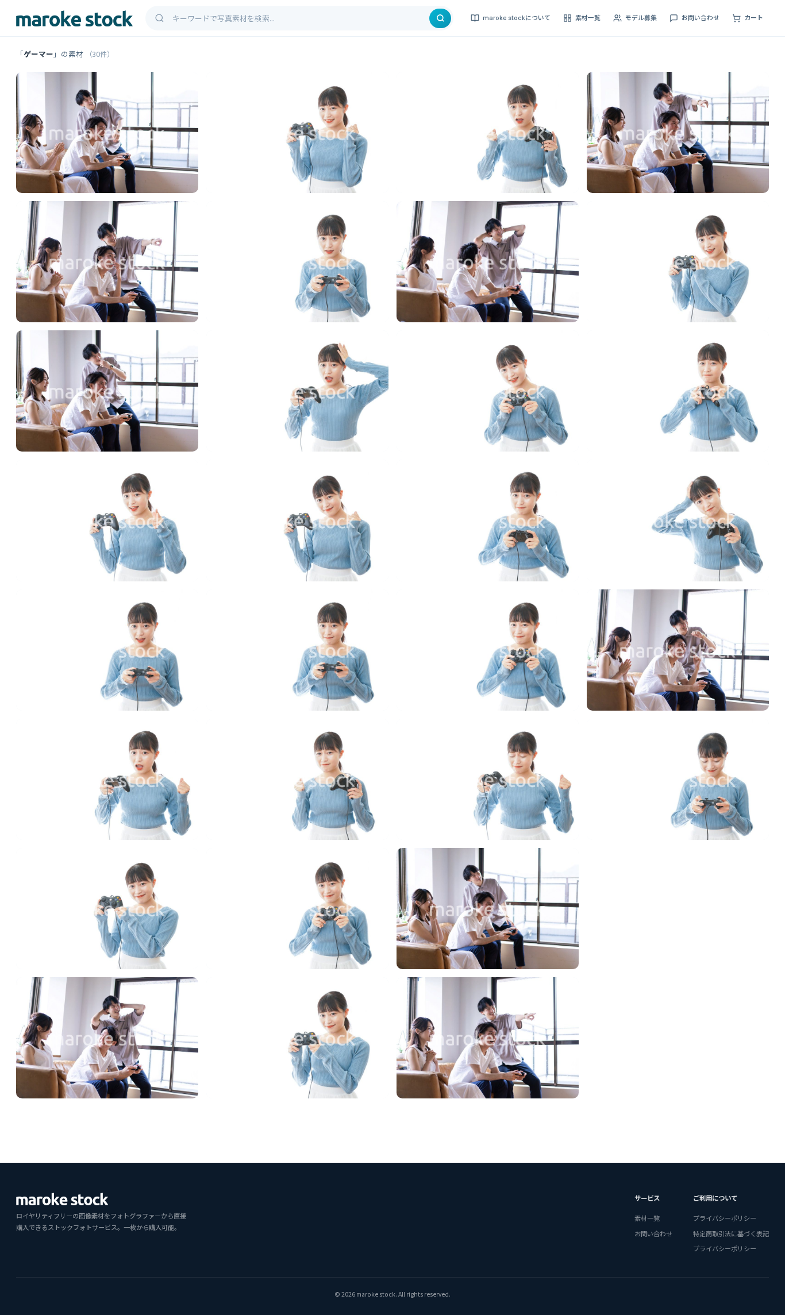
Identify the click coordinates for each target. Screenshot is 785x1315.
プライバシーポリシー (724, 1218)
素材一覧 (588, 18)
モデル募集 (641, 18)
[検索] (440, 18)
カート (753, 18)
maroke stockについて (517, 18)
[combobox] (300, 18)
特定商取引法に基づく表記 (731, 1233)
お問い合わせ (700, 18)
